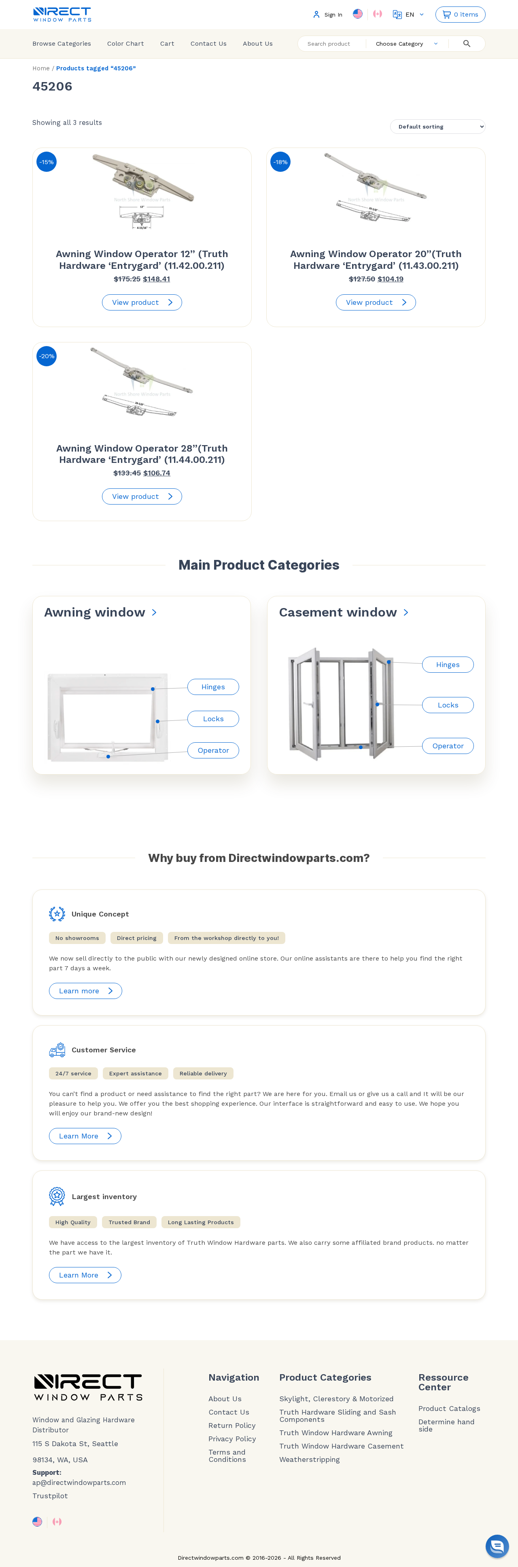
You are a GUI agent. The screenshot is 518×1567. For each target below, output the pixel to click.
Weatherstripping (309, 1459)
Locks (213, 718)
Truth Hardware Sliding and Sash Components (337, 1416)
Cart (167, 43)
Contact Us (209, 43)
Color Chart (125, 43)
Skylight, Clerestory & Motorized (336, 1398)
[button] (497, 1546)
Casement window (338, 612)
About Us (258, 43)
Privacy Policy (232, 1438)
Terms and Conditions (227, 1456)
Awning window (94, 612)
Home (41, 68)
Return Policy (232, 1425)
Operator (213, 750)
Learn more (79, 990)
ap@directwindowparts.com (79, 1483)
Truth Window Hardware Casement (341, 1446)
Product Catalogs (449, 1408)
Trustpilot (50, 1495)
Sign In (333, 15)
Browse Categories (61, 43)
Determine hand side (446, 1425)
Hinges (213, 686)
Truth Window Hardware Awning (336, 1432)
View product (135, 302)
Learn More (78, 1136)
